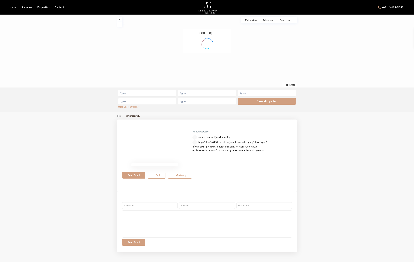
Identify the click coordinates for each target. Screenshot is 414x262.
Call (157, 175)
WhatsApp (180, 175)
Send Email (134, 175)
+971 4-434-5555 (392, 7)
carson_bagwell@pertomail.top (214, 137)
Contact (59, 7)
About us (27, 7)
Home (13, 7)
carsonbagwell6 (206, 127)
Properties (43, 7)
